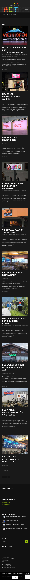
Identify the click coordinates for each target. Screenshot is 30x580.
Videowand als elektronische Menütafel (10, 459)
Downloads (15, 1)
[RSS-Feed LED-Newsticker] (15, 125)
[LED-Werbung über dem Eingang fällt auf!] (15, 352)
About (10, 1)
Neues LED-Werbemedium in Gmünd (11, 96)
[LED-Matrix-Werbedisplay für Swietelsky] (15, 397)
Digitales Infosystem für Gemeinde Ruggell (14, 321)
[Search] (22, 9)
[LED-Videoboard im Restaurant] (15, 260)
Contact (20, 1)
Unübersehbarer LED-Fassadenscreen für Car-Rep (15, 524)
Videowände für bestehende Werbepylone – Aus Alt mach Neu (16, 528)
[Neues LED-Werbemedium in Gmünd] (15, 81)
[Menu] (26, 9)
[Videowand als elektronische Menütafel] (15, 444)
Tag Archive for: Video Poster (9, 14)
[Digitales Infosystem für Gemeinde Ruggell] (15, 306)
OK (15, 577)
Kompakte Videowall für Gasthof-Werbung (14, 186)
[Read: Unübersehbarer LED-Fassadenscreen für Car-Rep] (3, 525)
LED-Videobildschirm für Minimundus (12, 520)
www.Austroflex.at (6, 502)
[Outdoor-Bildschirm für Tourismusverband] (15, 35)
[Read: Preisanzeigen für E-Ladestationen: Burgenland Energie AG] (3, 517)
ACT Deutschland (6, 504)
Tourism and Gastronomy (20, 54)
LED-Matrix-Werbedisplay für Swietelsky (12, 412)
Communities (11, 54)
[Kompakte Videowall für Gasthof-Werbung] (15, 171)
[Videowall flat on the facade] (15, 217)
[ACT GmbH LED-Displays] (12, 9)
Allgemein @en (5, 54)
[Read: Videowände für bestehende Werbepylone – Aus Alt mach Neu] (3, 529)
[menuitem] (22, 9)
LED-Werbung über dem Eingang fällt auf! (13, 367)
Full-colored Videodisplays (15, 101)
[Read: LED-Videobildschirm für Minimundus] (3, 521)
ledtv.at (3, 506)
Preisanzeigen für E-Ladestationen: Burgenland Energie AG (16, 516)
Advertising (14, 56)
